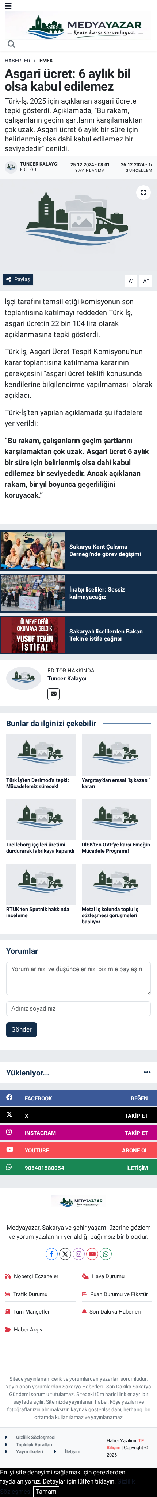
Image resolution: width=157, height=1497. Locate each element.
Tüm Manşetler (31, 1311)
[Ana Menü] (8, 5)
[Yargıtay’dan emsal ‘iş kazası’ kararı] (116, 754)
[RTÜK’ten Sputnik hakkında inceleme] (41, 883)
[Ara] (12, 45)
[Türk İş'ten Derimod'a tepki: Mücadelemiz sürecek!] (41, 754)
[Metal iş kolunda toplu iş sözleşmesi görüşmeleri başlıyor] (116, 883)
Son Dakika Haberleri (115, 1311)
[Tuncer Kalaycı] (23, 678)
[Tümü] (147, 1072)
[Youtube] (92, 1254)
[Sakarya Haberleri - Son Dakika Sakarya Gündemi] (78, 24)
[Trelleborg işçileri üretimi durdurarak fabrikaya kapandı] (41, 819)
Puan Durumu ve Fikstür (119, 1294)
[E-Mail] (53, 694)
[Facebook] (52, 1254)
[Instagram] (79, 1254)
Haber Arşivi (29, 1329)
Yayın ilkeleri (29, 1451)
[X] (65, 1254)
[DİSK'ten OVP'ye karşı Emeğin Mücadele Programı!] (116, 819)
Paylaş (22, 279)
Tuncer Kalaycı (66, 678)
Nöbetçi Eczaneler (36, 1276)
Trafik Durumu (30, 1294)
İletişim (72, 1451)
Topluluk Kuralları (34, 1444)
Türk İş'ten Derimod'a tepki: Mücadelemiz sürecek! (37, 783)
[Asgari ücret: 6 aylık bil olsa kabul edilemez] (78, 225)
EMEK (46, 60)
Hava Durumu (108, 1276)
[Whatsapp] (106, 1254)
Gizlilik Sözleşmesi (35, 1437)
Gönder (21, 1029)
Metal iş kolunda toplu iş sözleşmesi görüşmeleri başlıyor (110, 915)
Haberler (17, 60)
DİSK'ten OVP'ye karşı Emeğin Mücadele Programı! (116, 848)
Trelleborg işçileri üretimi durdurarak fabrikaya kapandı (40, 848)
